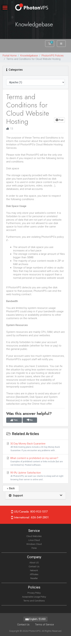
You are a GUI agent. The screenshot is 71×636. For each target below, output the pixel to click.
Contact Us (34, 566)
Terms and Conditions (34, 600)
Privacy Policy (34, 593)
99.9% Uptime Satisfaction (36, 476)
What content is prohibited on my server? (36, 461)
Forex (34, 548)
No (31, 420)
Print (60, 120)
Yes (15, 420)
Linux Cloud (34, 540)
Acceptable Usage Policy (34, 596)
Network (34, 570)
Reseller (34, 578)
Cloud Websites (34, 536)
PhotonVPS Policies (53, 55)
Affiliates (34, 574)
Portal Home (10, 55)
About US (34, 562)
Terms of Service (44, 624)
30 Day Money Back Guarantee (34, 447)
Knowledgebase (29, 55)
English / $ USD (37, 619)
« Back (11, 488)
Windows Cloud (34, 544)
